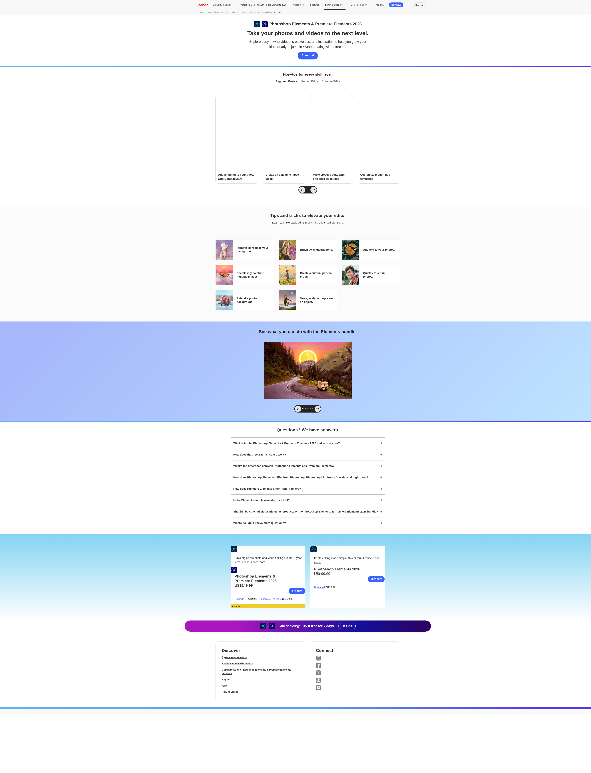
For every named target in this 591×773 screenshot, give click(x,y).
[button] (408, 4)
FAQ (224, 685)
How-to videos (230, 692)
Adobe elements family (218, 12)
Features (314, 5)
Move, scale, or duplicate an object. (316, 300)
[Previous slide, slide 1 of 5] (298, 409)
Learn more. (258, 562)
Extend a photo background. (247, 300)
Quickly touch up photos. (374, 275)
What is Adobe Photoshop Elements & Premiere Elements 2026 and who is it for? (286, 443)
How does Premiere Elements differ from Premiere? (267, 488)
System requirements (234, 657)
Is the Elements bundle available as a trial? (261, 500)
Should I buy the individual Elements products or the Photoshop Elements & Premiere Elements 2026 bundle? (305, 511)
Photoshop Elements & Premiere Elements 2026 (262, 5)
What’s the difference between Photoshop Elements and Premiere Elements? (283, 466)
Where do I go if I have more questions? (259, 523)
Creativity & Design (222, 5)
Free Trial (379, 5)
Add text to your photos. (379, 249)
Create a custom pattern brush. (316, 275)
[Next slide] (313, 190)
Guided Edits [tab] (309, 81)
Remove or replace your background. (252, 249)
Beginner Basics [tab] (286, 81)
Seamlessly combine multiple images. (250, 275)
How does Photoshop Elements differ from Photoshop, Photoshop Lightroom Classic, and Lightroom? (300, 477)
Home (201, 12)
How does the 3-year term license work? (259, 454)
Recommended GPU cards (237, 663)
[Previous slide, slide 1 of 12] (302, 190)
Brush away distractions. (316, 249)
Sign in (419, 5)
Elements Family (358, 5)
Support (226, 679)
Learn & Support (333, 5)
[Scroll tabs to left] (2, 81)
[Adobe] (203, 5)
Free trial (308, 55)
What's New (298, 5)
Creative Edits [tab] (331, 81)
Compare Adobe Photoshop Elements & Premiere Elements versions (256, 671)
